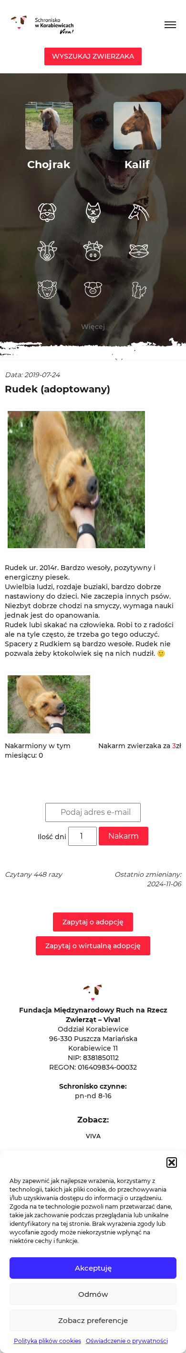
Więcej (93, 326)
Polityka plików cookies (47, 1340)
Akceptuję (93, 1268)
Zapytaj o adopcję (93, 922)
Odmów (93, 1294)
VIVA (93, 1136)
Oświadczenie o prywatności (127, 1340)
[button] (171, 1162)
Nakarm (123, 836)
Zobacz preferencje (93, 1320)
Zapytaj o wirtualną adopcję (93, 946)
